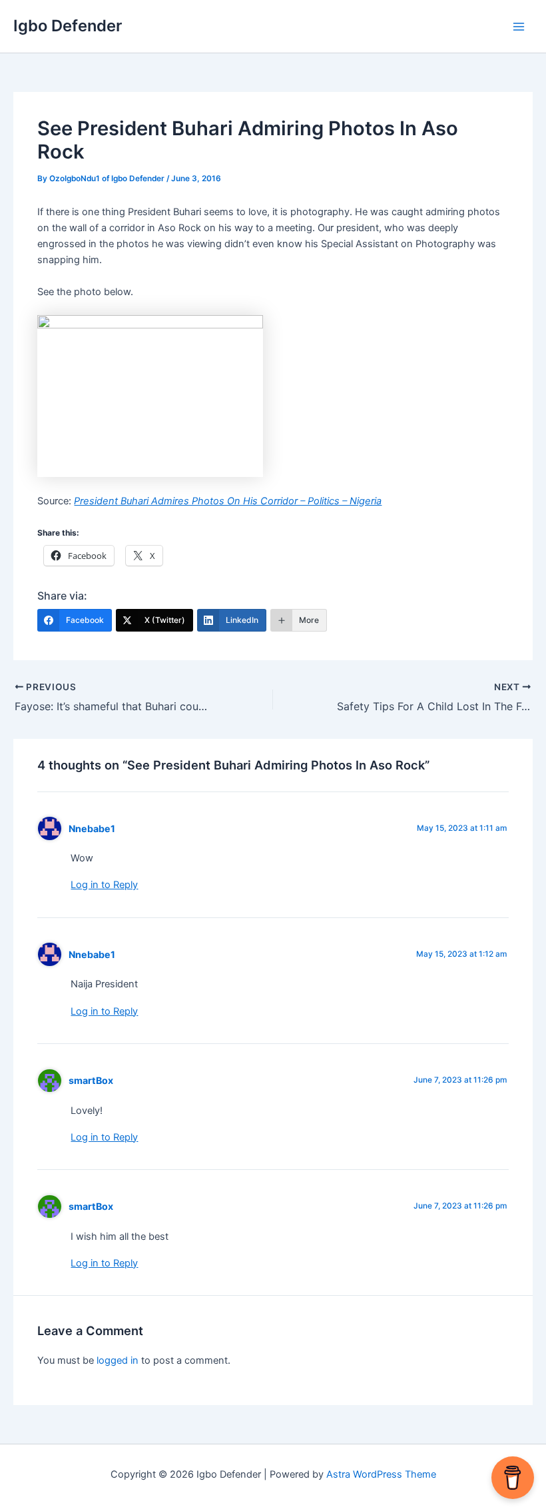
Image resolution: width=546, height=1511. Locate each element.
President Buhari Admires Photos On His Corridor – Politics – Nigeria (228, 501)
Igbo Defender (67, 25)
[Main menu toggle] (519, 27)
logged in (117, 1360)
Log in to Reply (104, 885)
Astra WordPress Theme (381, 1474)
